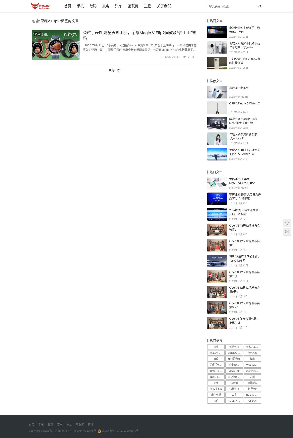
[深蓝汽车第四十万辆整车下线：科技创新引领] (217, 150)
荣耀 (252, 376)
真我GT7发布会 (239, 88)
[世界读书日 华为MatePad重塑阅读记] (217, 179)
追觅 (216, 346)
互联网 (133, 6)
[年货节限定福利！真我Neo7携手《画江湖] (217, 119)
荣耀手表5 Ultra (217, 364)
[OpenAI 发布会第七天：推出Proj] (217, 319)
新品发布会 (216, 388)
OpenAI (252, 400)
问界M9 (252, 388)
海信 (216, 400)
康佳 (216, 358)
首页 (67, 6)
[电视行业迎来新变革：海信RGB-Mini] (217, 28)
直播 (147, 6)
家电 (105, 6)
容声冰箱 (252, 352)
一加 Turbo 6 (253, 364)
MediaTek (234, 370)
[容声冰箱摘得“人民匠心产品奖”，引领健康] (217, 195)
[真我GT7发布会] (217, 88)
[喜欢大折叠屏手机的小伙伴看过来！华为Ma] (217, 44)
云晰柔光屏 (234, 358)
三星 (234, 394)
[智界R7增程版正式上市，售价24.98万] (217, 257)
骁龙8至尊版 (216, 352)
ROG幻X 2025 (235, 400)
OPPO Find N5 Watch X (244, 103)
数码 (93, 6)
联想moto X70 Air (235, 364)
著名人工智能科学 (253, 346)
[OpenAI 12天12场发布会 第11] (217, 241)
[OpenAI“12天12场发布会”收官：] (217, 226)
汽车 (118, 6)
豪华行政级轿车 (235, 376)
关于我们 (164, 6)
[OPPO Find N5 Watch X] (217, 104)
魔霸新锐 (252, 382)
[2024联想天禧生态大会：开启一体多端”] (217, 210)
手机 (80, 6)
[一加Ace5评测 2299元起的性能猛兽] (217, 59)
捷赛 (216, 382)
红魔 (252, 358)
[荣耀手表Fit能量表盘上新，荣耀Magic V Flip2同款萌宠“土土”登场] (56, 45)
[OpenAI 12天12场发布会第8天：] (217, 303)
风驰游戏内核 (253, 370)
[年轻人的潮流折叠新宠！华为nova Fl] (217, 135)
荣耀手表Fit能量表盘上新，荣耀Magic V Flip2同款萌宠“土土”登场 (139, 35)
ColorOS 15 (234, 352)
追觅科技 (234, 346)
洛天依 (234, 382)
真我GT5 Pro (217, 370)
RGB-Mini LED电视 (253, 394)
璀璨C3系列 (216, 376)
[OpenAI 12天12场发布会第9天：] (217, 288)
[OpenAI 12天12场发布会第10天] (217, 272)
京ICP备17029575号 (85, 430)
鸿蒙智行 (234, 388)
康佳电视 (216, 394)
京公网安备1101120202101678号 (120, 430)
